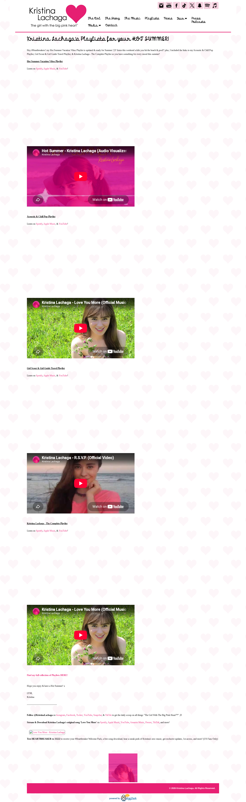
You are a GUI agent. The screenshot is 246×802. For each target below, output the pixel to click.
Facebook (70, 715)
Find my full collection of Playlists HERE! (47, 675)
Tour (181, 18)
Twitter (79, 715)
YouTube (63, 68)
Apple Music (49, 68)
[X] (191, 5)
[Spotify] (207, 5)
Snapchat (97, 715)
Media (93, 25)
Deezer (148, 722)
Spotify (39, 68)
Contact (111, 25)
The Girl (94, 18)
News (168, 18)
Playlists (152, 18)
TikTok (108, 715)
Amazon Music (137, 722)
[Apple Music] (215, 5)
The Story (112, 18)
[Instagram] (161, 5)
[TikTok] (184, 5)
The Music (132, 18)
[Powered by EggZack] (123, 800)
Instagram (60, 715)
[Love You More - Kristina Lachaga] (47, 732)
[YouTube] (168, 5)
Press (196, 18)
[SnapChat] (199, 5)
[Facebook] (176, 5)
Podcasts (198, 22)
